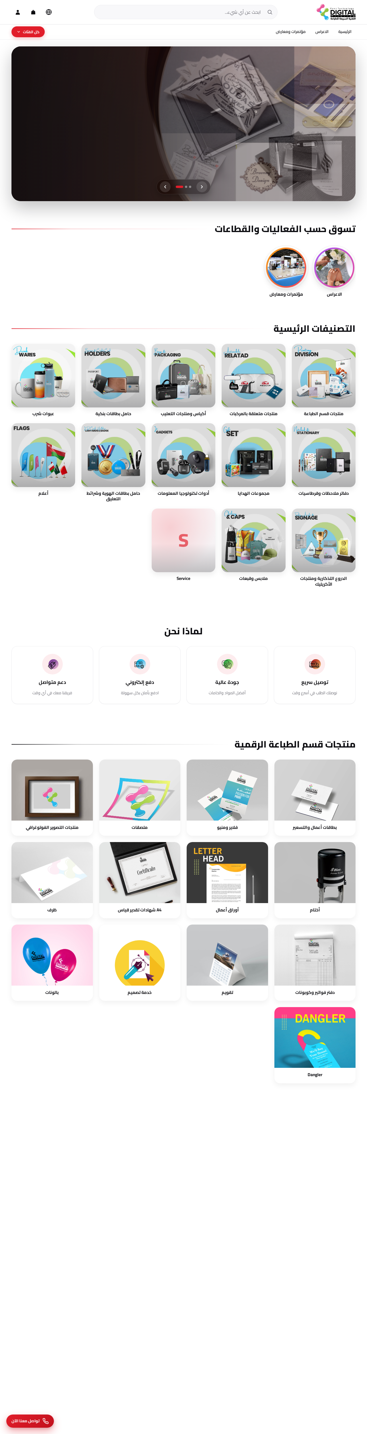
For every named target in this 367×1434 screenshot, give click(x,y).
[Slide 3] (177, 187)
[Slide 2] (181, 187)
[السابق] (201, 186)
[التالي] (165, 186)
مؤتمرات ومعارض (291, 31)
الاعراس (322, 31)
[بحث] (270, 12)
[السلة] (33, 12)
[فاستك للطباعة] (336, 12)
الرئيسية (345, 31)
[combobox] (180, 12)
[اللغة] (48, 12)
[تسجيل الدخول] (17, 12)
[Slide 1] (187, 187)
